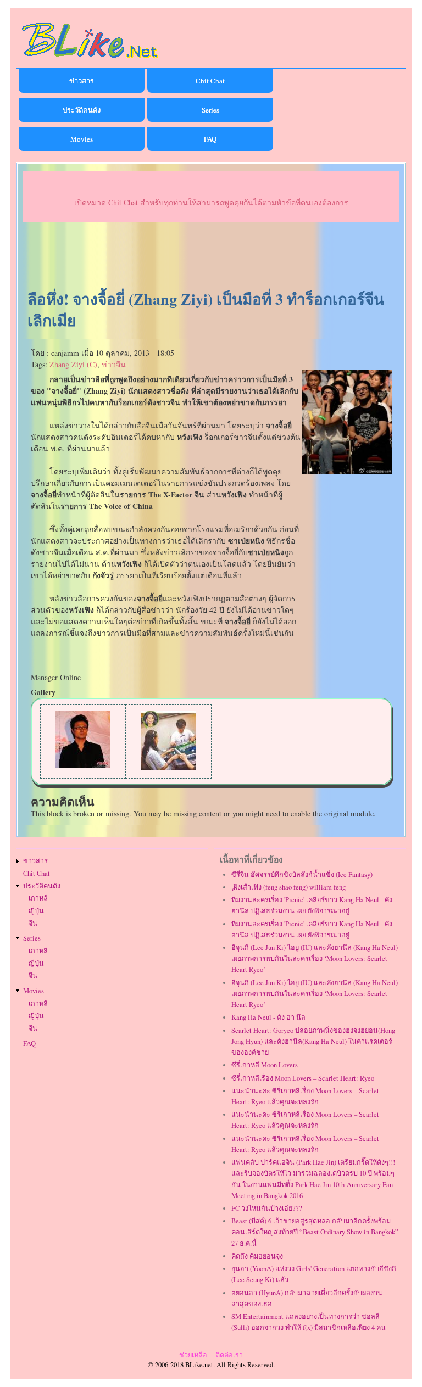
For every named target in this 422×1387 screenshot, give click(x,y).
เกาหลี (38, 898)
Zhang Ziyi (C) (73, 364)
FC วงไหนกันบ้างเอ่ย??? (266, 1208)
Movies (81, 139)
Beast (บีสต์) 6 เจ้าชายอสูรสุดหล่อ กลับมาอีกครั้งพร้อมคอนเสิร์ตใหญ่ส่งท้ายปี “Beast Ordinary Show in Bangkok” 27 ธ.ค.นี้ (314, 1232)
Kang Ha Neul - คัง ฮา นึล (268, 1017)
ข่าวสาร (81, 81)
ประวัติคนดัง (82, 110)
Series (210, 110)
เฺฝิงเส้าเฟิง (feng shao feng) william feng (288, 887)
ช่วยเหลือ (193, 1355)
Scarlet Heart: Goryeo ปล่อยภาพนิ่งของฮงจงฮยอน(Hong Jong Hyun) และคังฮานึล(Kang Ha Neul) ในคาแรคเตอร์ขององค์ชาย (313, 1041)
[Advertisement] (211, 256)
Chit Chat (210, 81)
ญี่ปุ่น (36, 910)
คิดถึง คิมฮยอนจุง (257, 1256)
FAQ (210, 139)
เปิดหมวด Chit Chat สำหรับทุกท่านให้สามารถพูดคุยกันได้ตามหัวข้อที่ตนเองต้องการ (211, 202)
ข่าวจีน (114, 364)
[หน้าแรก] (90, 59)
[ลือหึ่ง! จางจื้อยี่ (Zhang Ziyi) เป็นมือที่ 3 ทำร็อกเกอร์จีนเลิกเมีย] (347, 471)
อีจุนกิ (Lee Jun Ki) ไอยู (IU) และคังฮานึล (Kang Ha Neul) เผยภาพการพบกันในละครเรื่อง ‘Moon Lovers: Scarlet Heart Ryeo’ (314, 958)
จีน (33, 923)
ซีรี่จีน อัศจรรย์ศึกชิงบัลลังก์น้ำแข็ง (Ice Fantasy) (302, 874)
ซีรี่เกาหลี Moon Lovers (264, 1065)
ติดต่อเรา (229, 1355)
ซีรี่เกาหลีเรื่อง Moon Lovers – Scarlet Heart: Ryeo (302, 1078)
